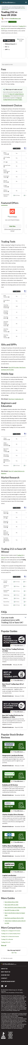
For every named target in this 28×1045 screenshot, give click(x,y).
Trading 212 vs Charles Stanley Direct (10, 933)
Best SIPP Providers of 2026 (12, 910)
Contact (4, 978)
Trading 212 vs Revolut (7, 939)
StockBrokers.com (15, 18)
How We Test (5, 975)
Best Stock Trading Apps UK (16, 399)
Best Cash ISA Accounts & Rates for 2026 (15, 907)
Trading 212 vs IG (5, 942)
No (16, 952)
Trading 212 (22, 26)
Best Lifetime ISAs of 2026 (11, 902)
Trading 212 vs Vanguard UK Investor (10, 930)
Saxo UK (3, 28)
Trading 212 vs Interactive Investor (10, 936)
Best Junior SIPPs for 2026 (11, 904)
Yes (12, 952)
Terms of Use (4, 992)
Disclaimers (12, 992)
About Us (4, 968)
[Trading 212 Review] (16, 149)
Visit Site (12, 226)
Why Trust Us (5, 972)
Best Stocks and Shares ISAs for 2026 (14, 918)
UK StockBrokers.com (8, 2)
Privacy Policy (19, 992)
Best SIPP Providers (14, 367)
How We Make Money (8, 981)
